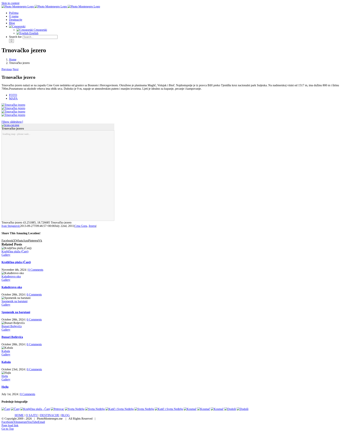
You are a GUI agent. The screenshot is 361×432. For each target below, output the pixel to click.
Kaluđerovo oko (11, 276)
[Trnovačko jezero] (13, 104)
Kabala (6, 351)
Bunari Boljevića (12, 326)
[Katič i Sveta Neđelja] (119, 409)
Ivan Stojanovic (11, 225)
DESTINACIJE (49, 415)
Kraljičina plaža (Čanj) (15, 251)
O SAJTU (32, 415)
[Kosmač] (190, 409)
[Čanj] (6, 409)
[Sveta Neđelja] (74, 409)
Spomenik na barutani (14, 301)
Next (15, 69)
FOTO (13, 95)
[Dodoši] (230, 409)
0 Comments (35, 269)
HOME (19, 415)
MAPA (13, 98)
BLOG (65, 415)
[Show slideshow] (12, 121)
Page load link (10, 425)
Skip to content (10, 3)
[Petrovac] (57, 409)
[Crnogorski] (17, 26)
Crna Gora (80, 225)
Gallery (6, 254)
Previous (7, 69)
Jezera (92, 225)
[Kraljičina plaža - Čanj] (35, 409)
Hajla (5, 376)
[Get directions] (10, 125)
